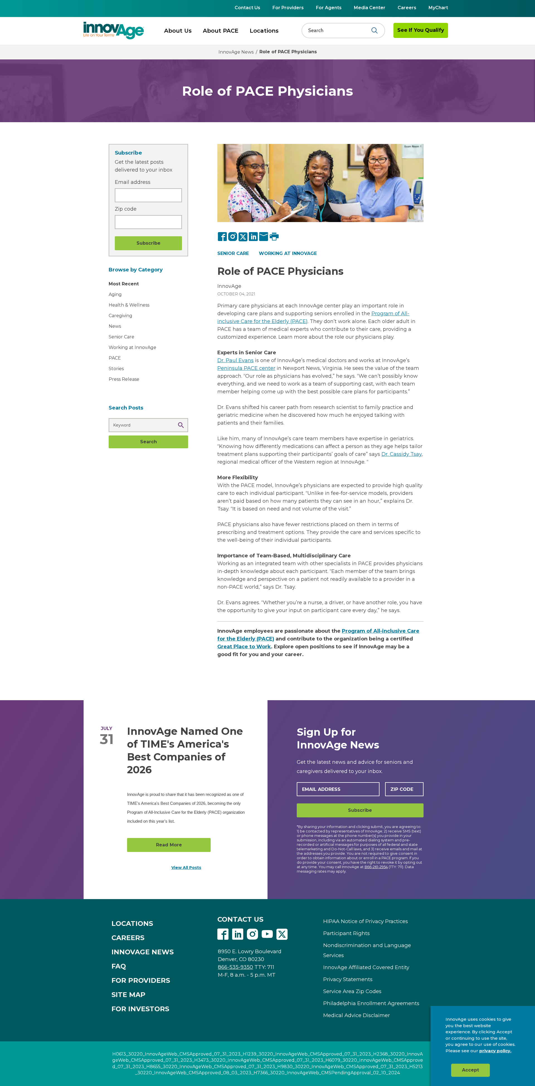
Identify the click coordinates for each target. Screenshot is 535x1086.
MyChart (438, 7)
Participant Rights (346, 933)
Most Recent (124, 283)
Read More (169, 844)
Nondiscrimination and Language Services (367, 950)
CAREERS (127, 938)
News (115, 326)
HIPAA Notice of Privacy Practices (365, 921)
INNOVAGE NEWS (142, 952)
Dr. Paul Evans (235, 360)
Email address (132, 182)
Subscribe (360, 810)
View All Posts (186, 867)
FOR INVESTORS (140, 1009)
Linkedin (237, 934)
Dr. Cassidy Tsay (401, 454)
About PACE (221, 30)
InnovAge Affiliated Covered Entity (366, 967)
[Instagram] (233, 236)
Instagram (252, 934)
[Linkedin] (237, 935)
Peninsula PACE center (246, 368)
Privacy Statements (348, 979)
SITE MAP (128, 995)
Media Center (369, 7)
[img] (114, 30)
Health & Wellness (129, 305)
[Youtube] (267, 935)
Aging (115, 294)
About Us (178, 30)
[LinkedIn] (253, 236)
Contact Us (247, 7)
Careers (407, 7)
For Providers (288, 7)
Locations (264, 30)
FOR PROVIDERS (140, 980)
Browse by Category (136, 270)
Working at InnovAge (132, 347)
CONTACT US (240, 919)
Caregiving (120, 315)
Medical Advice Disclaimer (356, 1015)
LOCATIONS (132, 923)
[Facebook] (222, 236)
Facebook (222, 934)
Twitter (282, 934)
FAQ (118, 966)
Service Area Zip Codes (352, 991)
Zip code (126, 209)
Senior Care (121, 336)
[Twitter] (243, 236)
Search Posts (126, 408)
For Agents (329, 7)
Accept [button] (470, 1070)
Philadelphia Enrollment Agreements (371, 1003)
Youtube (267, 934)
